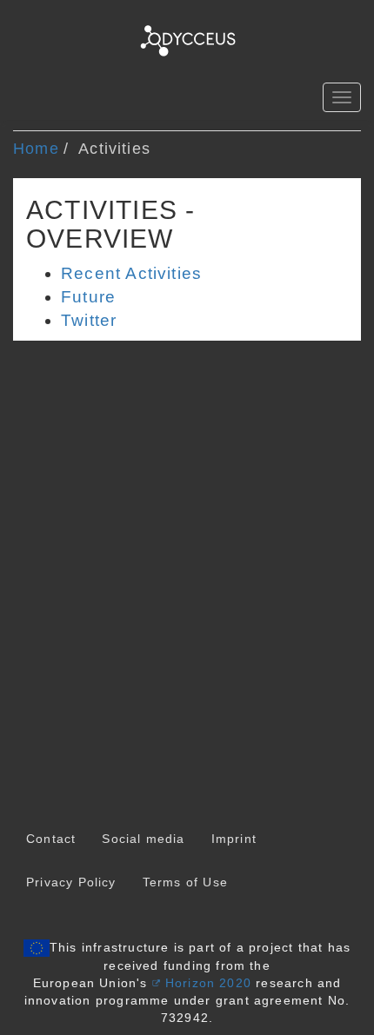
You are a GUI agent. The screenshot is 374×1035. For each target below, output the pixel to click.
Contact (51, 839)
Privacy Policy (71, 882)
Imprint (234, 839)
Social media (143, 839)
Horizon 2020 (208, 983)
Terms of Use (185, 882)
